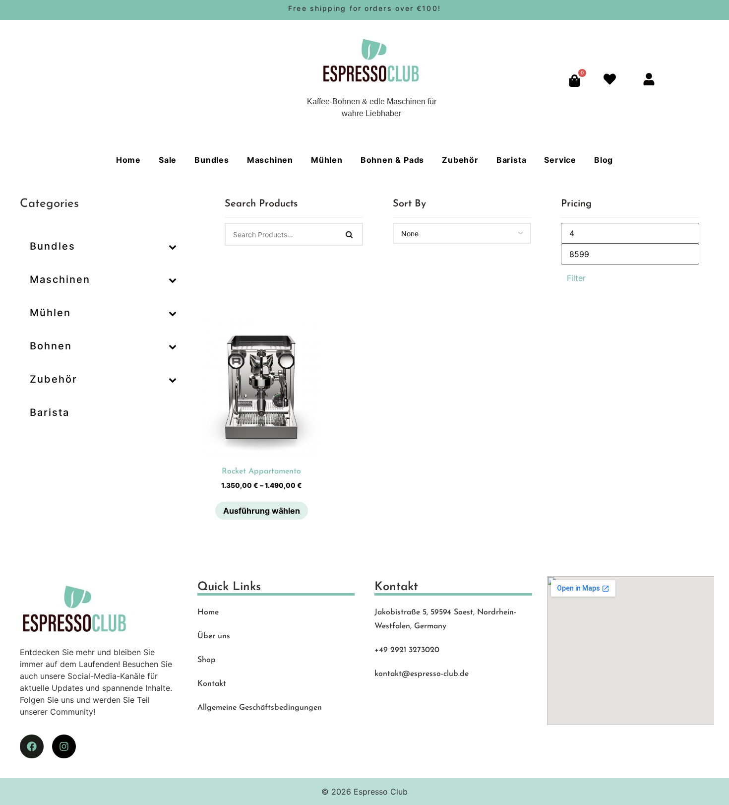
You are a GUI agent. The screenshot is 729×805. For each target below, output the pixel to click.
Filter (576, 278)
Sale (168, 160)
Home (128, 160)
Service (560, 160)
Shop (206, 660)
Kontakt (211, 684)
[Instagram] (64, 746)
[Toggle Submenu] (172, 246)
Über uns (213, 636)
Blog (603, 160)
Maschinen (270, 160)
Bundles (211, 160)
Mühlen (327, 160)
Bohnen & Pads (392, 160)
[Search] (349, 234)
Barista (511, 160)
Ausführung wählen (261, 511)
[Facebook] (32, 746)
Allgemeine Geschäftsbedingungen (259, 708)
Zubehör (460, 160)
